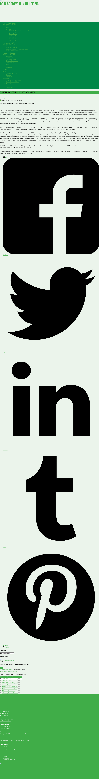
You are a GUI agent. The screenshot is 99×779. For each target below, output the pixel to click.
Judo (7, 64)
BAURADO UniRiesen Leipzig (10, 679)
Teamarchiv (9, 29)
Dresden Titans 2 (6, 685)
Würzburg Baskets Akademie (10, 693)
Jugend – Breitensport (12, 50)
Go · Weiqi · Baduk (11, 59)
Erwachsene (9, 46)
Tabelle (8, 27)
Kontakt (5, 756)
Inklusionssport (10, 62)
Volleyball (9, 67)
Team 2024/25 (13, 32)
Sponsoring (9, 86)
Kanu (7, 66)
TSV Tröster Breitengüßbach (9, 689)
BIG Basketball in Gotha (8, 681)
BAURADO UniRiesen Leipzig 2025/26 (19, 30)
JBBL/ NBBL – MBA (11, 47)
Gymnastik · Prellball (12, 61)
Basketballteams (9, 44)
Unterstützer (7, 84)
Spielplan (8, 26)
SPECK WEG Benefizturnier (13, 80)
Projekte (6, 78)
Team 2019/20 (13, 40)
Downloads (9, 76)
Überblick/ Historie (11, 73)
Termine (8, 75)
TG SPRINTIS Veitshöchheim (10, 687)
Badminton (9, 56)
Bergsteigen (9, 57)
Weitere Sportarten (9, 54)
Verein (5, 71)
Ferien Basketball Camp (12, 82)
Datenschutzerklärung (9, 759)
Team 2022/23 (13, 35)
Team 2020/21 (13, 39)
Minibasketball (10, 52)
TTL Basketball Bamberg (9, 691)
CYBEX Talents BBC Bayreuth (10, 683)
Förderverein (9, 87)
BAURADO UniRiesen (9, 24)
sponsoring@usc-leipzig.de (7, 749)
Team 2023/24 (13, 34)
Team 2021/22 (13, 37)
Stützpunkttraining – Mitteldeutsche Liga (17, 49)
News (5, 69)
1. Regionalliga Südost (6, 669)
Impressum (6, 758)
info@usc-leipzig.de (5, 721)
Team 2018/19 (13, 42)
